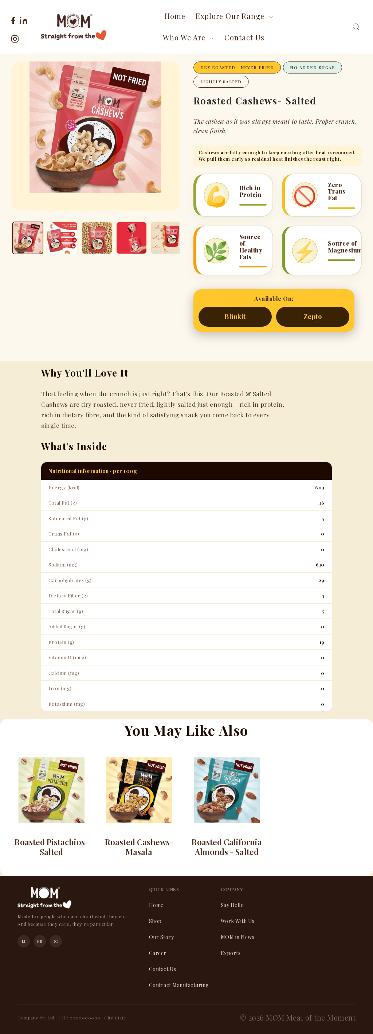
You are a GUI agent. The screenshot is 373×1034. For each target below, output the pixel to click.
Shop (155, 921)
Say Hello (232, 905)
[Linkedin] (23, 19)
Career (157, 953)
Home (156, 905)
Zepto (312, 316)
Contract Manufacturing (179, 985)
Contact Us (162, 969)
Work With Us (238, 921)
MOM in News (238, 937)
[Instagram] (15, 37)
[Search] (356, 27)
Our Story (161, 937)
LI (24, 941)
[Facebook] (13, 19)
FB (39, 941)
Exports (231, 953)
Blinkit (235, 316)
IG (56, 941)
